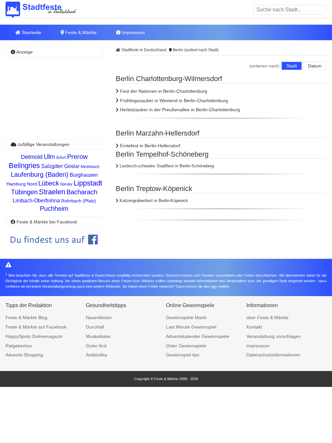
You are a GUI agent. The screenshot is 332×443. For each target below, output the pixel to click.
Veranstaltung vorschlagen (273, 336)
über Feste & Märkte (267, 317)
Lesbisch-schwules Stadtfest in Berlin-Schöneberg (166, 165)
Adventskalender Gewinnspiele (197, 336)
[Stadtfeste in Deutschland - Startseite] (51, 10)
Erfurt (61, 157)
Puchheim (54, 208)
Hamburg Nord (21, 183)
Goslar (71, 166)
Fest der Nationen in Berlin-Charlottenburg (163, 91)
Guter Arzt (96, 345)
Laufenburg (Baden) (39, 174)
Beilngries (24, 166)
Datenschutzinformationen (273, 354)
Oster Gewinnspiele (186, 345)
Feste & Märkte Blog (26, 317)
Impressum (133, 32)
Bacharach (81, 192)
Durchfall (95, 326)
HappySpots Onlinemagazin (34, 336)
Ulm (49, 156)
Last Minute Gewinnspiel (191, 326)
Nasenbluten (99, 317)
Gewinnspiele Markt (186, 317)
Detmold (31, 157)
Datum (315, 65)
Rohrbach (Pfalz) (78, 200)
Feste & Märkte (80, 32)
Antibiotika (96, 354)
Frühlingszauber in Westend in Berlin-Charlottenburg (173, 100)
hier (214, 286)
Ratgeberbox (19, 345)
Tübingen (24, 192)
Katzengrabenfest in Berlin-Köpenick (153, 200)
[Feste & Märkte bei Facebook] (54, 249)
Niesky (66, 184)
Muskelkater (98, 336)
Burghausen (84, 175)
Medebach (90, 166)
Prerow (77, 156)
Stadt (291, 65)
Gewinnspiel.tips (182, 354)
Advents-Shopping (24, 354)
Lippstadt (88, 183)
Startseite (30, 32)
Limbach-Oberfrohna (36, 200)
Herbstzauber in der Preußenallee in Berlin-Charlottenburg (179, 109)
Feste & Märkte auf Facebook (36, 326)
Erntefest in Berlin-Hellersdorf (149, 145)
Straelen (52, 192)
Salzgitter (52, 166)
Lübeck (48, 183)
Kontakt (254, 326)
